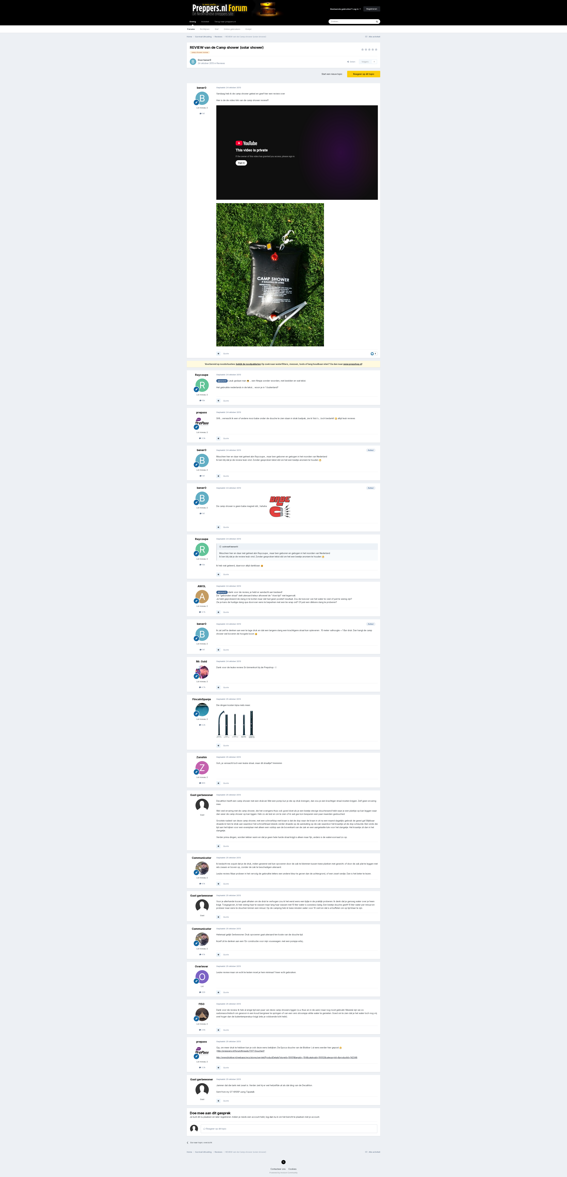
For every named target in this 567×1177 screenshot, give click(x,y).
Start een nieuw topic (332, 74)
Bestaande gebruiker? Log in (345, 9)
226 (203, 992)
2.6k (203, 1030)
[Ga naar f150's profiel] (202, 1014)
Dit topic (366, 21)
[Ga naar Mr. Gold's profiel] (202, 672)
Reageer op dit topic (363, 74)
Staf (217, 29)
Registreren (371, 9)
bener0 (207, 60)
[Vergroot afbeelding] (270, 274)
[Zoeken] (377, 21)
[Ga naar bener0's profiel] (193, 61)
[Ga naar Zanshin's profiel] (202, 767)
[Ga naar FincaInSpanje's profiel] (202, 709)
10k (203, 400)
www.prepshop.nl (352, 364)
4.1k (203, 883)
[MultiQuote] (218, 354)
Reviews (221, 63)
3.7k (203, 612)
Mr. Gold (201, 661)
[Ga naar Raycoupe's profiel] (202, 385)
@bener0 (222, 381)
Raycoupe (201, 374)
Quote (226, 353)
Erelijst (248, 29)
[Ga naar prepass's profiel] (202, 422)
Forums (191, 29)
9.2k (203, 725)
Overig (192, 21)
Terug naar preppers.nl (225, 21)
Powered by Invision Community (283, 1173)
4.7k (203, 687)
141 (203, 113)
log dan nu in (272, 1117)
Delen (352, 61)
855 (203, 783)
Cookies (292, 1169)
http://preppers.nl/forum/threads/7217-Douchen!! (240, 1051)
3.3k (203, 438)
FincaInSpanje (201, 699)
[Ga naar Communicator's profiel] (202, 868)
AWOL (202, 586)
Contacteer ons (278, 1169)
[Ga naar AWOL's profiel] (202, 596)
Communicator (201, 857)
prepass (201, 412)
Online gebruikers (232, 29)
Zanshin (201, 757)
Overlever (201, 966)
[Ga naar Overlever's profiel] (202, 976)
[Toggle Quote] (220, 546)
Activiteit (205, 21)
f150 (202, 1004)
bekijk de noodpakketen (248, 364)
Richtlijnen (205, 29)
